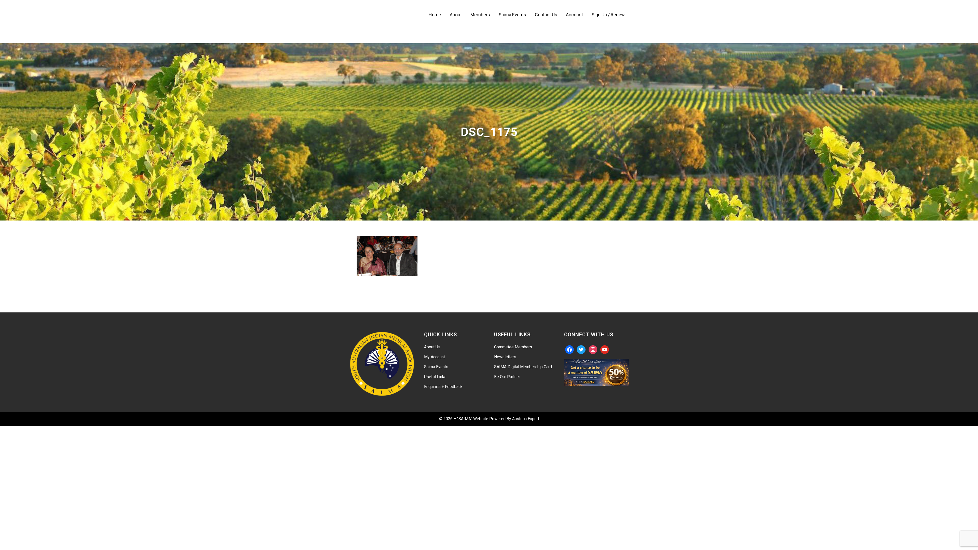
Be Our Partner (507, 376)
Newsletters (505, 356)
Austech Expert (525, 418)
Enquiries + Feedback (443, 386)
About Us (432, 347)
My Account (434, 356)
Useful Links (435, 376)
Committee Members (513, 347)
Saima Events (436, 366)
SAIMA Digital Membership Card (523, 366)
